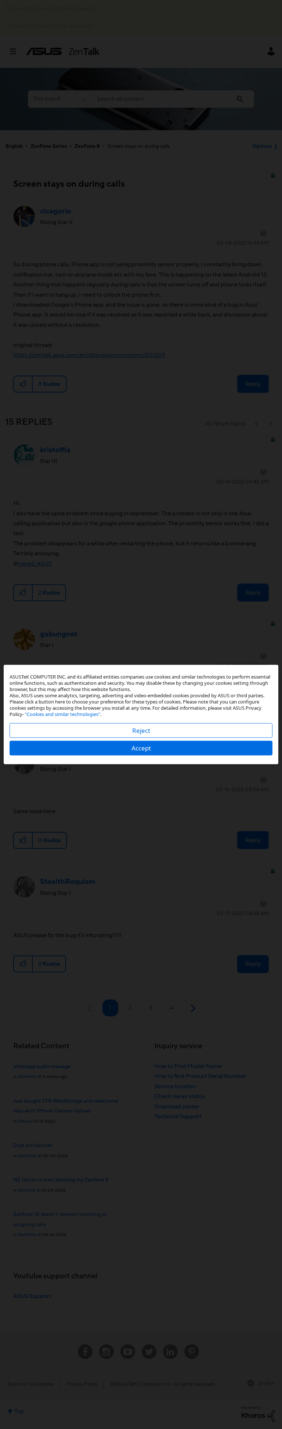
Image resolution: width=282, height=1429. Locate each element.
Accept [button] (141, 748)
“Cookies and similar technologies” (62, 714)
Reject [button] (141, 730)
